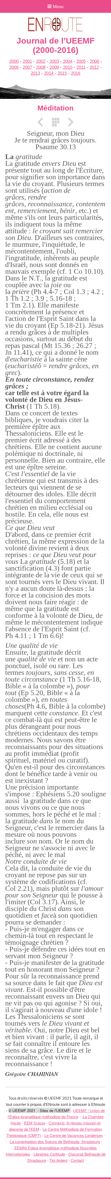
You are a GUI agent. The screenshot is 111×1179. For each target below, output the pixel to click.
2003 (54, 61)
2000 (14, 61)
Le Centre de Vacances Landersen (73, 1135)
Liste (55, 122)
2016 (75, 73)
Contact (77, 1160)
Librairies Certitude (49, 1154)
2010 (67, 67)
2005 (81, 61)
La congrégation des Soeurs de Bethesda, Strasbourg (55, 1141)
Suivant (69, 122)
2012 (94, 67)
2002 (40, 61)
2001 (27, 61)
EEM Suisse (34, 1123)
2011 (80, 67)
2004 (67, 61)
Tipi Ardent (58, 1160)
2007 (27, 67)
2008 (40, 67)
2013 (35, 73)
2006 (94, 61)
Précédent (42, 122)
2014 (49, 73)
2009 (54, 67)
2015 (62, 73)
